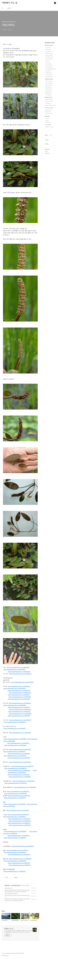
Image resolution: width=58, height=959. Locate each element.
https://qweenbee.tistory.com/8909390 (19, 716)
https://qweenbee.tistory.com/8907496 (19, 711)
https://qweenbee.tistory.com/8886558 (18, 667)
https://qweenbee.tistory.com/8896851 (19, 753)
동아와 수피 (48, 55)
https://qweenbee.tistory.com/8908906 (20, 713)
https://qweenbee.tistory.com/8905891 (20, 777)
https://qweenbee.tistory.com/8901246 (16, 783)
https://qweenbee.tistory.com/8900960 (17, 810)
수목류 (48, 49)
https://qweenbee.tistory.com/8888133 (15, 768)
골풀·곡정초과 (49, 57)
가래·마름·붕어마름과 (15, 885)
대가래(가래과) (8, 888)
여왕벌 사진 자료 (49, 126)
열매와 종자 (48, 53)
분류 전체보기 (50, 42)
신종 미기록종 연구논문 (50, 105)
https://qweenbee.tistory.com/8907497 (20, 709)
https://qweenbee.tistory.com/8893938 (15, 793)
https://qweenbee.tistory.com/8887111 (18, 814)
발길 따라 (48, 111)
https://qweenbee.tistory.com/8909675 (19, 699)
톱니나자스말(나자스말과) (11, 893)
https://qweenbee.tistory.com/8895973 (15, 722)
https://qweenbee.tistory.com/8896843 (14, 816)
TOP (55, 954)
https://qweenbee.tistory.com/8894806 (25, 787)
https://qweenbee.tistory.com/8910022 (22, 846)
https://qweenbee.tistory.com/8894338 (19, 690)
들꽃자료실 (7, 885)
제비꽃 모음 (48, 72)
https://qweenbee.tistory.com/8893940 (19, 854)
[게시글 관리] (11, 877)
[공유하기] (9, 877)
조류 (47, 118)
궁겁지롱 (48, 103)
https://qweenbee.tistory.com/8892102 (20, 749)
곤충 (47, 120)
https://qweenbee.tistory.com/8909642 (20, 825)
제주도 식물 (49, 83)
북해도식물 (48, 89)
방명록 (9, 8)
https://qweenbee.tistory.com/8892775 (19, 863)
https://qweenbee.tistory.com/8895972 (20, 692)
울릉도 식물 (49, 85)
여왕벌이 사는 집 (9, 3)
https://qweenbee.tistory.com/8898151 (20, 865)
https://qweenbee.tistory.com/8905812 (19, 758)
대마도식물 (48, 91)
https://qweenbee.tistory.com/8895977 (14, 751)
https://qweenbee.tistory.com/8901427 (19, 774)
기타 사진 (48, 124)
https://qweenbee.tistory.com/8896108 (19, 671)
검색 (51, 3)
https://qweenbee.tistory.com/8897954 (18, 791)
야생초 (48, 47)
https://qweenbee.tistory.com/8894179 (15, 798)
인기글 (50, 135)
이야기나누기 (49, 107)
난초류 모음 (48, 74)
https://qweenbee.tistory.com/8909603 (19, 823)
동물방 (47, 116)
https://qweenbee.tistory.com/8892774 (15, 871)
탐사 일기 (48, 110)
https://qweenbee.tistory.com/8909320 (15, 837)
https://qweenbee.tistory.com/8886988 (20, 859)
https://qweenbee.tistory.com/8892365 (19, 686)
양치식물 (48, 70)
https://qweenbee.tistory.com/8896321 (15, 728)
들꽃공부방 (48, 97)
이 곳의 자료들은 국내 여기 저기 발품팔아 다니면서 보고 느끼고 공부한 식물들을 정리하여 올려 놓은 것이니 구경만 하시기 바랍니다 (18, 931)
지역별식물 (49, 79)
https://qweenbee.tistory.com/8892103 (24, 781)
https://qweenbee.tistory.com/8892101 (19, 707)
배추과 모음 (49, 59)
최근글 (46, 135)
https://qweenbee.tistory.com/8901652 (15, 745)
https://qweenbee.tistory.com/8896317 (19, 695)
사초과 (48, 63)
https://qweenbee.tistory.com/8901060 (15, 804)
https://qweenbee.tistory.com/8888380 (14, 705)
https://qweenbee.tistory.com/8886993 (18, 743)
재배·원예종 (48, 76)
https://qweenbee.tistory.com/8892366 (19, 795)
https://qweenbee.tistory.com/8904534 (15, 755)
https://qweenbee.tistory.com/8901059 (20, 732)
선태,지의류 (48, 65)
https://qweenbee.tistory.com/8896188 (15, 831)
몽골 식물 (48, 87)
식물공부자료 (48, 99)
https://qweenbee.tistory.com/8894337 (20, 720)
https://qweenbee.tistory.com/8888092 (19, 770)
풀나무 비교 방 (49, 101)
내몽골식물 (48, 93)
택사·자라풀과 (49, 67)
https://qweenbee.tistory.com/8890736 (15, 861)
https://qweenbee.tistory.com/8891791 (17, 850)
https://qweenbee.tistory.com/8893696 (15, 852)
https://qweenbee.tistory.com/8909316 (19, 835)
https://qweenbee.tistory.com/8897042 (20, 673)
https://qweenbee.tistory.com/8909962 (22, 682)
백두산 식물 (49, 81)
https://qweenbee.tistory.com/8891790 (22, 766)
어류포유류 (48, 122)
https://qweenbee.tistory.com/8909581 (20, 821)
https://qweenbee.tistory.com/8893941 (14, 669)
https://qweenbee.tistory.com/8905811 (20, 762)
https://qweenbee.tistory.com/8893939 (14, 688)
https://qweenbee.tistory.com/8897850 (15, 739)
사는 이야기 (48, 113)
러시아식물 (48, 95)
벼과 (47, 61)
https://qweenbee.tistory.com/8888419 (20, 703)
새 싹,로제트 (49, 51)
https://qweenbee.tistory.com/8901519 (19, 819)
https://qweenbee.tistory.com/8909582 (20, 697)
